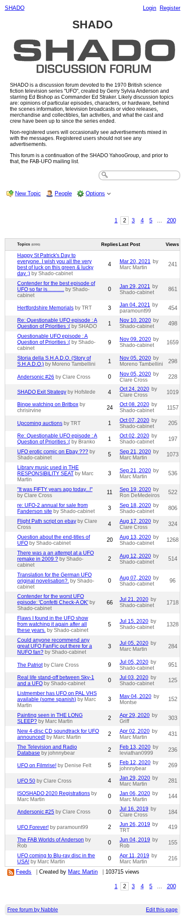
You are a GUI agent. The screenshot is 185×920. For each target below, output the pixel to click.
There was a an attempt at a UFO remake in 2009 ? (55, 556)
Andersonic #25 (35, 812)
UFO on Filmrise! (36, 765)
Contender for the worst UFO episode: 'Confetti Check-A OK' (52, 599)
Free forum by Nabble (32, 910)
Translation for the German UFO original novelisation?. (54, 578)
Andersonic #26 (35, 377)
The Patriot (30, 665)
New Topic (28, 193)
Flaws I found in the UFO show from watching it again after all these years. (52, 624)
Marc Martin (83, 871)
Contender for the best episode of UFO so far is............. (56, 286)
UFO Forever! (33, 827)
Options (95, 193)
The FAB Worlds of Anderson (50, 840)
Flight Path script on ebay (46, 521)
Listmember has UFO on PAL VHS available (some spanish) (57, 696)
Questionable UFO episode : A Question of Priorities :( (52, 339)
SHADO (15, 8)
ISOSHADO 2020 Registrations (53, 793)
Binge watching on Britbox (47, 404)
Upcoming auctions (39, 423)
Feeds (23, 871)
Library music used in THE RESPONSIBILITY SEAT (48, 471)
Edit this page (162, 910)
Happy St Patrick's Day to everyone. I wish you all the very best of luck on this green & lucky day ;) (55, 264)
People (63, 193)
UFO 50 (26, 781)
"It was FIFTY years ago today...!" (54, 489)
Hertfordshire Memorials (45, 308)
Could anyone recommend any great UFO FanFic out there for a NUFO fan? (54, 646)
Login (149, 8)
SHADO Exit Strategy (41, 392)
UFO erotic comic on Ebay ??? (52, 452)
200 (171, 220)
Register (170, 8)
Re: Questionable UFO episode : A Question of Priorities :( (57, 323)
